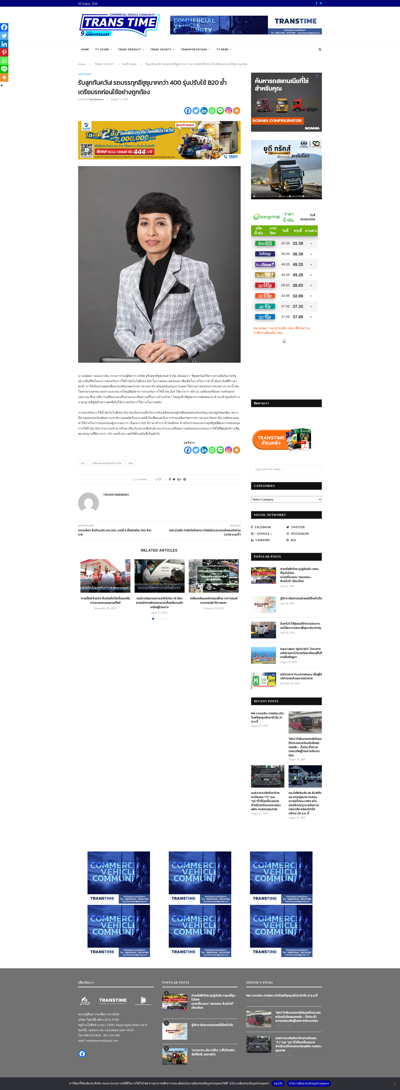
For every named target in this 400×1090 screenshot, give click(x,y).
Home (85, 49)
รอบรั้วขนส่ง (129, 64)
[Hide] (1, 85)
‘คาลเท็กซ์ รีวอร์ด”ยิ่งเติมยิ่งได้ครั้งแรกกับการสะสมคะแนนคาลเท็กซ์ (105, 600)
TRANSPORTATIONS (194, 49)
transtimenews (96, 99)
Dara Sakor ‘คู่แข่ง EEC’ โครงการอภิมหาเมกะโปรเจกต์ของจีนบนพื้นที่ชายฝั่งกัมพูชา (301, 653)
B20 (83, 463)
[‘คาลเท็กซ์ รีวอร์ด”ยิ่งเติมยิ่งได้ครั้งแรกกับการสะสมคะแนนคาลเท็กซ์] (105, 576)
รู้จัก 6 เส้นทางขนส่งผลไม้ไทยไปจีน (301, 598)
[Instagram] (228, 110)
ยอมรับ (278, 1083)
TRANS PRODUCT (129, 49)
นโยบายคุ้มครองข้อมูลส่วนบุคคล (309, 1083)
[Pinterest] (4, 52)
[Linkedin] (204, 110)
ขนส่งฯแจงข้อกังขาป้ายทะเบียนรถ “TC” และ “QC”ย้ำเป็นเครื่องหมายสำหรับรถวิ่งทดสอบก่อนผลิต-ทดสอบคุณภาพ (266, 801)
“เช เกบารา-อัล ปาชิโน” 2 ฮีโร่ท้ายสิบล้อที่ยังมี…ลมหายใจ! (213, 1052)
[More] (236, 110)
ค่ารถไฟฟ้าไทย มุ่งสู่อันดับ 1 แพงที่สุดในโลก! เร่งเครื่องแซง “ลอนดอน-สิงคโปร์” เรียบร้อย (299, 575)
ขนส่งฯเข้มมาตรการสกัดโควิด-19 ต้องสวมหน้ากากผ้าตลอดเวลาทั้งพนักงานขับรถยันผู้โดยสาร (159, 602)
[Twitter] (196, 110)
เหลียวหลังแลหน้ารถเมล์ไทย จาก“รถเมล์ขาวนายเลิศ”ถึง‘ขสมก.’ (213, 600)
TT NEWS (222, 49)
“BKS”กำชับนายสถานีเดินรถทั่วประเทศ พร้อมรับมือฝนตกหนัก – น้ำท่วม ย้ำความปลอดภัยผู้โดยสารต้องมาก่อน (305, 747)
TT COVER (102, 49)
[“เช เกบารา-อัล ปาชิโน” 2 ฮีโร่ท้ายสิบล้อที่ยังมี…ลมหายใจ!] (174, 1056)
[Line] (220, 110)
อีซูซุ (131, 463)
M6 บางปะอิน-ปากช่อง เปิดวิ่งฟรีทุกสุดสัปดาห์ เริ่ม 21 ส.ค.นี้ (267, 717)
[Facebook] (187, 110)
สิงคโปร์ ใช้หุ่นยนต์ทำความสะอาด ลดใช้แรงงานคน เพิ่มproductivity (300, 626)
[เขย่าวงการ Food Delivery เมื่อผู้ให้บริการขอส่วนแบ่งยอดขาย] (263, 680)
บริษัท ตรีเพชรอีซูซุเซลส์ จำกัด (106, 463)
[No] (395, 1083)
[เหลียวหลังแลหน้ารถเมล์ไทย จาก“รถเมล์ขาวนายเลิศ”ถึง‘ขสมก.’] (214, 576)
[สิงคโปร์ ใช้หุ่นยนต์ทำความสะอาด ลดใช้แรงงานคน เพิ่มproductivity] (263, 630)
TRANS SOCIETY (161, 49)
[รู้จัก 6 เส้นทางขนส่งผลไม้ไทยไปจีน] (263, 604)
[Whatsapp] (212, 110)
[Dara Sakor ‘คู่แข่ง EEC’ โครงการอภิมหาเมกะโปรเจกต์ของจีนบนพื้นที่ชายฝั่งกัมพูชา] (263, 655)
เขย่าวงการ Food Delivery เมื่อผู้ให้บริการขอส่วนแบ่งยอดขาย (301, 676)
